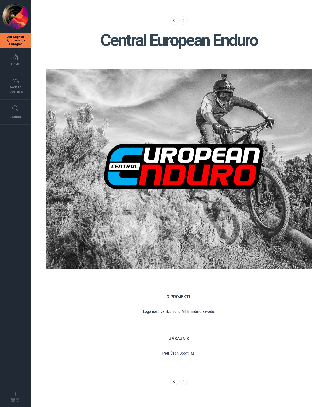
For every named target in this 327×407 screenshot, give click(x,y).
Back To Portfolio (15, 90)
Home (15, 64)
